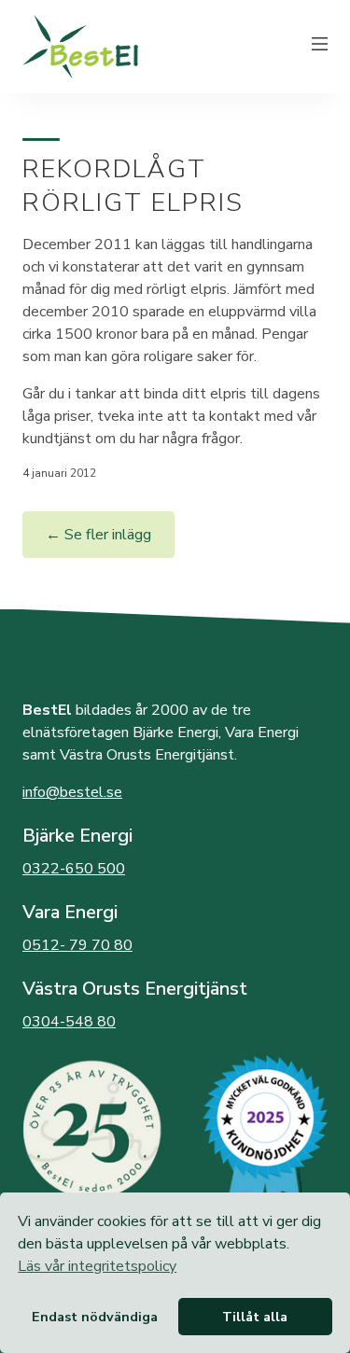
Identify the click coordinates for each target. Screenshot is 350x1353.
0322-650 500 (73, 868)
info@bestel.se (72, 792)
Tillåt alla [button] (254, 1316)
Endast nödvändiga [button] (95, 1316)
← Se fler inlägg (98, 534)
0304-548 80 (69, 1021)
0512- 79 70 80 (77, 945)
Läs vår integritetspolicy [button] (97, 1266)
